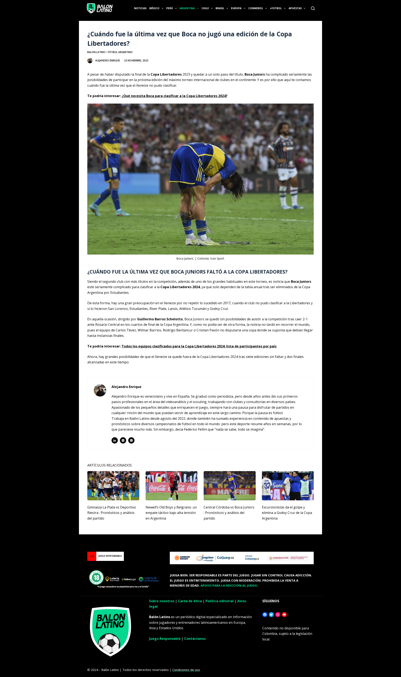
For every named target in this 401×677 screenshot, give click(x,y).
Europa (236, 8)
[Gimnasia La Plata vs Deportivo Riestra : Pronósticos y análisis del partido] (113, 485)
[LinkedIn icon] (115, 440)
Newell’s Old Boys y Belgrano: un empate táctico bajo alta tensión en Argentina (171, 513)
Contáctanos (195, 638)
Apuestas (295, 8)
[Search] (313, 8)
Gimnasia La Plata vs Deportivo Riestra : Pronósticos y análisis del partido (111, 513)
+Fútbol (276, 8)
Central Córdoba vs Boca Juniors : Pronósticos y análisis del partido (229, 513)
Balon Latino (96, 52)
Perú (169, 8)
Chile (205, 8)
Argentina (187, 8)
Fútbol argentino (120, 52)
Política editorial (220, 601)
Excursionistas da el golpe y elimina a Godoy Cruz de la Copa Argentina (287, 513)
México (154, 8)
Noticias (140, 8)
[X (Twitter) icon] (123, 440)
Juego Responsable (165, 638)
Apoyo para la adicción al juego (228, 585)
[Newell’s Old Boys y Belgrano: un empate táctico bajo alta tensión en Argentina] (172, 485)
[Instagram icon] (131, 440)
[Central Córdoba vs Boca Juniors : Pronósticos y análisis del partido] (230, 485)
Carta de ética (190, 601)
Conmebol (255, 8)
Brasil (220, 8)
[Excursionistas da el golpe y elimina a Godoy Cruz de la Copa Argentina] (288, 485)
